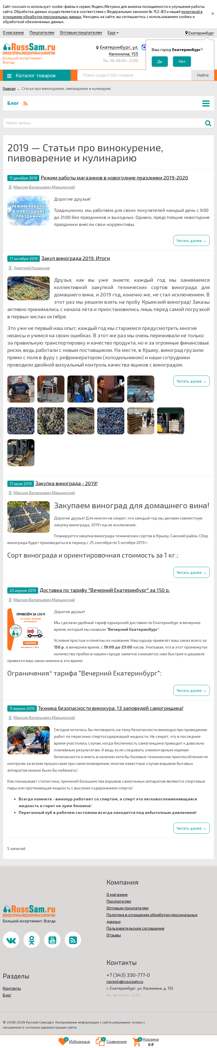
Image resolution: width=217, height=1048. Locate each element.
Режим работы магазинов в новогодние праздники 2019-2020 (114, 177)
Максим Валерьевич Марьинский (44, 187)
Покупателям (42, 32)
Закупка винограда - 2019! (66, 483)
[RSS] (25, 103)
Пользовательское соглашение (135, 928)
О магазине (13, 32)
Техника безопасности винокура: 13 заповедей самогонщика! (110, 708)
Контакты (12, 988)
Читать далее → (192, 240)
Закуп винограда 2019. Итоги (75, 258)
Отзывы (114, 934)
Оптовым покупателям (81, 32)
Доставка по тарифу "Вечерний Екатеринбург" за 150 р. (105, 590)
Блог (7, 995)
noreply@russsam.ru (125, 981)
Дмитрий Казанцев (32, 267)
